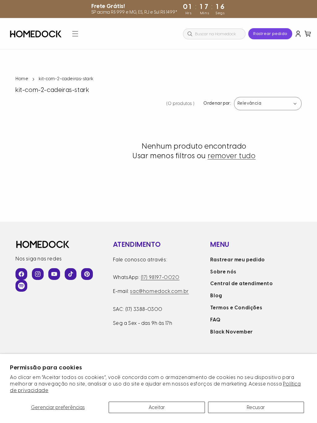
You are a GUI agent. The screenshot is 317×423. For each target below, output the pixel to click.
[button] (75, 34)
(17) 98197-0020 (160, 277)
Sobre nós (223, 272)
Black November (231, 332)
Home (21, 78)
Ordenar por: (217, 103)
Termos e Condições (236, 308)
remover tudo (232, 155)
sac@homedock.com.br (159, 291)
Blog (216, 296)
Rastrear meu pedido (237, 260)
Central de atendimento (241, 283)
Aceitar (157, 407)
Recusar (256, 407)
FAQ (215, 320)
